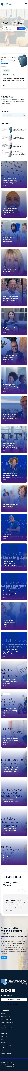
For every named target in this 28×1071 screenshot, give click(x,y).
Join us (3, 1051)
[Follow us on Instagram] (13, 990)
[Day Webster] (6, 4)
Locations (3, 1042)
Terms (5, 1064)
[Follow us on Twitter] (6, 990)
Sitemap (12, 1064)
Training (3, 1025)
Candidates (4, 1036)
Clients (4, 957)
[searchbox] (10, 29)
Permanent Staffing (6, 1045)
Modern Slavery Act (6, 1019)
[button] (20, 890)
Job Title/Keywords (9, 28)
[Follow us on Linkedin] (9, 990)
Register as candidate (14, 1004)
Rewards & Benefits (6, 1053)
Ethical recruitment (6, 1016)
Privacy (3, 1013)
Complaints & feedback (7, 1022)
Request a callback (15, 999)
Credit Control (4, 1048)
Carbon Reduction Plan (7, 1028)
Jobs (2, 1039)
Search (21, 28)
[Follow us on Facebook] (2, 990)
